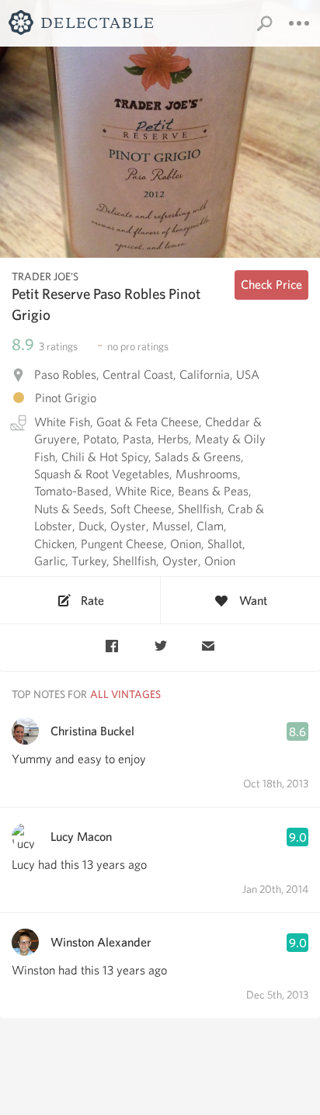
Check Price (271, 284)
